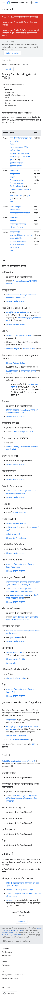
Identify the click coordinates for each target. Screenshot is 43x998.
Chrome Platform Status (15, 324)
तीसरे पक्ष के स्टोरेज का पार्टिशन (16, 678)
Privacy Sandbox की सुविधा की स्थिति (13, 30)
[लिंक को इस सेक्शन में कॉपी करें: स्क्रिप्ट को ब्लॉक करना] (22, 608)
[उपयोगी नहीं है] (27, 64)
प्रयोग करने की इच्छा (12, 349)
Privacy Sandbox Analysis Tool (12, 975)
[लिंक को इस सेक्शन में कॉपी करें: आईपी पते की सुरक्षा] (20, 456)
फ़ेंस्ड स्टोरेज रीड (14, 218)
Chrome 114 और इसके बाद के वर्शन (18, 335)
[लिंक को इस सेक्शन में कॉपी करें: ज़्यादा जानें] (15, 854)
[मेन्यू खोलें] (3, 2)
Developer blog (7, 952)
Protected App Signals (18, 241)
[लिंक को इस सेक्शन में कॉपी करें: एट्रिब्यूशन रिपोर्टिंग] (18, 290)
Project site (6, 965)
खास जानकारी (7, 9)
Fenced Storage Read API (23, 432)
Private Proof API (19, 512)
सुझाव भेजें (8, 69)
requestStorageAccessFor (20, 595)
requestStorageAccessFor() (19, 189)
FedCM (12, 144)
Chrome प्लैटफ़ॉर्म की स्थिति (15, 659)
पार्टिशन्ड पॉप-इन (15, 210)
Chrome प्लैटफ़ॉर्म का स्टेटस (15, 301)
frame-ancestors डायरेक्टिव (19, 147)
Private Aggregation (17, 180)
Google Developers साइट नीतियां (11, 935)
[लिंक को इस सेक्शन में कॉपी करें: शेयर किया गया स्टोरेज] (22, 626)
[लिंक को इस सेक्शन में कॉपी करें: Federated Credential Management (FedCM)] (12, 358)
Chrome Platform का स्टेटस (16, 523)
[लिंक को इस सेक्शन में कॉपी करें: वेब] (7, 260)
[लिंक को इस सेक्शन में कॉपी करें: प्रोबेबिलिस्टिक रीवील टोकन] (26, 544)
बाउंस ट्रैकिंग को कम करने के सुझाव (17, 312)
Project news (6, 955)
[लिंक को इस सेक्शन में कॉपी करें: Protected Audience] (24, 559)
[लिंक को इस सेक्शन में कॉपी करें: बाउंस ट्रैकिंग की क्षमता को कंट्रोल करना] (35, 308)
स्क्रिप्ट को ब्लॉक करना (16, 227)
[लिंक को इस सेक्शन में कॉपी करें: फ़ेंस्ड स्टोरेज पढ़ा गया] (21, 423)
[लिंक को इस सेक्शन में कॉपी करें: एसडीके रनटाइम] (17, 829)
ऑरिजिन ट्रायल (11, 720)
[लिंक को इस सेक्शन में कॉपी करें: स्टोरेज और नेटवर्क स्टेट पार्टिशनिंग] (31, 669)
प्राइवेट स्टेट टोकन (15, 150)
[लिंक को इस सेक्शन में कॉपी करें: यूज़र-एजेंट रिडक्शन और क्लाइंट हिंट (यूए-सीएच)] (4, 705)
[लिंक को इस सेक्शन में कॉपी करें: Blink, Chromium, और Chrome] (35, 878)
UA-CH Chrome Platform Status (18, 740)
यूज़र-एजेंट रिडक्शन (16, 166)
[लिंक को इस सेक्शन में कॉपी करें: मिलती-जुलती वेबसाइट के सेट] (28, 577)
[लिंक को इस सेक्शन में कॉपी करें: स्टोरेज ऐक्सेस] (15, 648)
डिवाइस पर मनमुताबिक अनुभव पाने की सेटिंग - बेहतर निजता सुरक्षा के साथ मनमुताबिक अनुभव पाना (22, 798)
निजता (8, 987)
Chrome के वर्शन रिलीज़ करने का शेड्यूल (19, 890)
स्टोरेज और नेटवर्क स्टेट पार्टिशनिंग (19, 153)
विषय (11, 202)
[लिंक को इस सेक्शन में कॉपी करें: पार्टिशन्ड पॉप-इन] (18, 471)
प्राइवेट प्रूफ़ (13, 221)
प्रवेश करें (37, 3)
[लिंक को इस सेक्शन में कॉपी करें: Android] (13, 755)
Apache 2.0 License (8, 932)
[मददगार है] (23, 64)
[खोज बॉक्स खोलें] (27, 2)
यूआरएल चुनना (15, 637)
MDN (34, 744)
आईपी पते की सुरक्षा (15, 207)
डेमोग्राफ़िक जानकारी (13, 534)
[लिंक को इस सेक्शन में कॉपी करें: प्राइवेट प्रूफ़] (12, 504)
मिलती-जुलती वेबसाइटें (16, 186)
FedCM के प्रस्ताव (12, 371)
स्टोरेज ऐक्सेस (14, 156)
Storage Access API (14, 652)
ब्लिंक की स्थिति (11, 663)
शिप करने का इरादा (29, 349)
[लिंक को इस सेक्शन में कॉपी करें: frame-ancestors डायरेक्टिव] (30, 438)
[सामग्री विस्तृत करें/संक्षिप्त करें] (23, 84)
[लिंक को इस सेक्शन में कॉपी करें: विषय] (8, 684)
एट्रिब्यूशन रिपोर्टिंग (15, 174)
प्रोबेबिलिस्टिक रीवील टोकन (18, 224)
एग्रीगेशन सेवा (14, 171)
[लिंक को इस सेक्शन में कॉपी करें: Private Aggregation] (25, 486)
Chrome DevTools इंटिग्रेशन (16, 538)
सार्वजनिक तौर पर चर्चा (28, 371)
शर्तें (3, 987)
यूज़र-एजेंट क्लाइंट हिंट (16, 163)
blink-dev (9, 900)
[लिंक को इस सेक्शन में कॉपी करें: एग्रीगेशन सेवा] (15, 272)
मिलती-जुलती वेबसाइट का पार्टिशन (20, 213)
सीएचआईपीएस (14, 141)
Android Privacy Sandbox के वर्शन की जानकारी (18, 761)
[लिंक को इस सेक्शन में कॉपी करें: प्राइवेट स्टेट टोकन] (18, 519)
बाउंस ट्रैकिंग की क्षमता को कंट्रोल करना (21, 138)
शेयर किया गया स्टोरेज (16, 195)
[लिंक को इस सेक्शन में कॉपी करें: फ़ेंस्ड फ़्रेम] (11, 401)
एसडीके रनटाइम (14, 247)
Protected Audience (17, 183)
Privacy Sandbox (7, 60)
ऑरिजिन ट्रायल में (12, 527)
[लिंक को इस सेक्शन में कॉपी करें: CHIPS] (10, 331)
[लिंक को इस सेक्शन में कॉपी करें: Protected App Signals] (27, 807)
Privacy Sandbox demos (10, 978)
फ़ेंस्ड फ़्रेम (12, 177)
